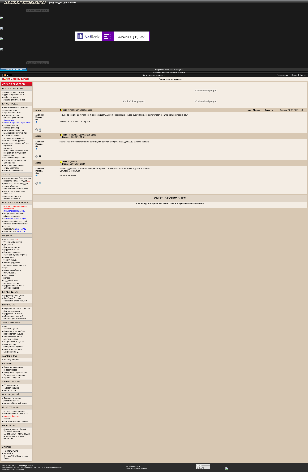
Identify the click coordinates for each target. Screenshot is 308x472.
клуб (6, 268)
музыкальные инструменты (16, 107)
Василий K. (9, 453)
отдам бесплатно (11, 168)
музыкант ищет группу (14, 92)
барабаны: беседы (12, 298)
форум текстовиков (12, 250)
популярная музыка (13, 349)
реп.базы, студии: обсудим (16, 183)
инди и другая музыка (13, 334)
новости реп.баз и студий (15, 221)
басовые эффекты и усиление (17, 123)
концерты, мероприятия (15, 265)
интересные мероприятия (16, 224)
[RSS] (7, 76)
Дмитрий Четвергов (12, 398)
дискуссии (8, 244)
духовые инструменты (14, 138)
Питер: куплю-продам (13, 367)
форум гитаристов (12, 311)
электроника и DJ (11, 352)
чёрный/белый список (13, 170)
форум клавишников (13, 252)
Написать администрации (136, 468)
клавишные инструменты (15, 133)
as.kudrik (39, 115)
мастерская (9, 239)
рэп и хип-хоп (10, 344)
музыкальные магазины (14, 211)
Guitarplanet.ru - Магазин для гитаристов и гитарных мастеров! (17, 436)
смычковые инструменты (15, 141)
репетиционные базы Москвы (17, 178)
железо (7, 278)
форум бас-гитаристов (14, 314)
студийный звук (11, 280)
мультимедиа (10, 273)
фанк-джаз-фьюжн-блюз (15, 331)
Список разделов (13, 84)
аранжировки (10, 163)
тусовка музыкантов (13, 242)
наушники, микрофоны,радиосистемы (16, 149)
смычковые (9, 257)
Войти (303, 75)
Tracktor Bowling (11, 451)
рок (5, 326)
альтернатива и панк (13, 336)
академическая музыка (14, 341)
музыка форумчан (12, 262)
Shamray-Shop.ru (11, 360)
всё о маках (9, 275)
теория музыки (10, 260)
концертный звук (11, 283)
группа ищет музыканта (14, 95)
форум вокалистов (12, 247)
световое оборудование (15, 158)
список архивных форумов (16, 421)
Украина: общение (12, 378)
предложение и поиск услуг (16, 189)
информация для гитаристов (17, 308)
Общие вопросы (11, 385)
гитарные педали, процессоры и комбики (14, 116)
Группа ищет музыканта (170, 79)
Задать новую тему (15, 79)
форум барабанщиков (14, 296)
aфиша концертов (12, 216)
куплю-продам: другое (14, 165)
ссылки (7, 419)
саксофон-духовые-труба (15, 255)
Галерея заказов (11, 388)
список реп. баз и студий (15, 219)
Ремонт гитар (10, 390)
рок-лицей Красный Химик (15, 403)
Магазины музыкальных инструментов (169, 72)
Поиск (294, 75)
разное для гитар (11, 128)
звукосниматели (11, 125)
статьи (7, 226)
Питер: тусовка (10, 370)
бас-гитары (9, 120)
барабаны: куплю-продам (15, 301)
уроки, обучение (11, 186)
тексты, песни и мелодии (15, 160)
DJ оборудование (12, 135)
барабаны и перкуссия (14, 130)
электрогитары (10, 110)
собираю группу (11, 97)
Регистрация (282, 75)
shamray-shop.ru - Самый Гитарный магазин (15, 430)
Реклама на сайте (133, 466)
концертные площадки (14, 213)
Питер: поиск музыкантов (15, 372)
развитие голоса (11, 401)
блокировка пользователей (16, 414)
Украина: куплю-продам (14, 375)
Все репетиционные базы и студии (169, 70)
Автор (38, 110)
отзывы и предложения (14, 411)
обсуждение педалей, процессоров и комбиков (15, 317)
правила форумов (12, 416)
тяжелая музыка (11, 329)
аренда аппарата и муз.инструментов (12, 197)
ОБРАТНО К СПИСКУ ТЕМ (170, 198)
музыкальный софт (12, 270)
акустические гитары (13, 113)
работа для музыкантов (14, 100)
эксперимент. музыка (13, 347)
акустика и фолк (11, 339)
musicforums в (14, 231)
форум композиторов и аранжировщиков (14, 287)
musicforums (15, 229)
